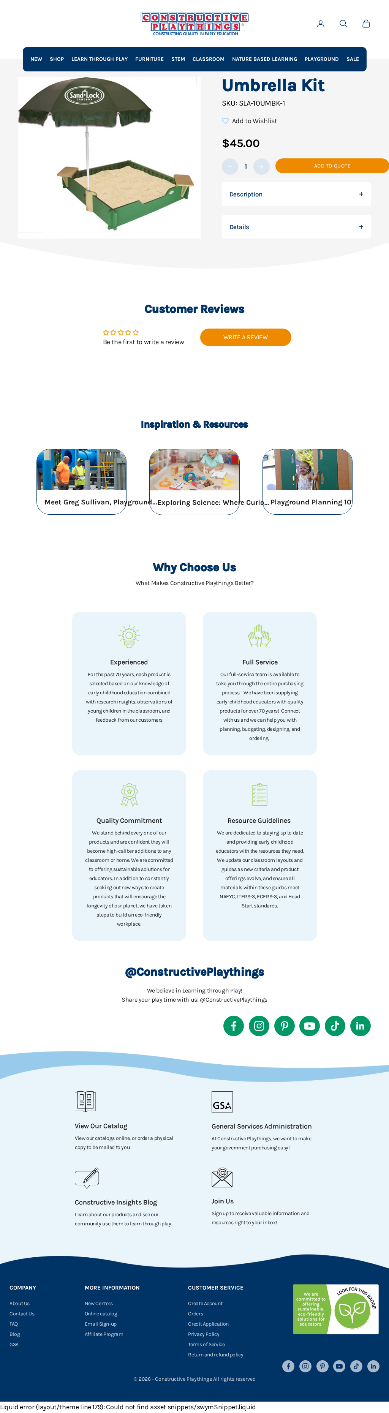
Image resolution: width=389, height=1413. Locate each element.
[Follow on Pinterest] (284, 1026)
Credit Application (208, 1324)
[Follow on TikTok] (335, 1026)
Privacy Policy (203, 1334)
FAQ (13, 1324)
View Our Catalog (101, 1126)
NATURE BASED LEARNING (264, 59)
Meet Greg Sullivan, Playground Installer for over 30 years (101, 502)
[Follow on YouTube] (310, 1026)
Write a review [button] (245, 337)
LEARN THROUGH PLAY (99, 59)
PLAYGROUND (322, 59)
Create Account (205, 1303)
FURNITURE (149, 59)
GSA (14, 1344)
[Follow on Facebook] (234, 1026)
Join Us (223, 1201)
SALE (352, 59)
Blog (14, 1334)
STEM (178, 59)
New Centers (99, 1303)
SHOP (57, 59)
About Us (19, 1303)
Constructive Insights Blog (116, 1202)
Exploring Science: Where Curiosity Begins (214, 502)
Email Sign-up (101, 1324)
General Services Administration (262, 1126)
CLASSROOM (209, 59)
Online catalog (101, 1313)
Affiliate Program (104, 1334)
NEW (36, 59)
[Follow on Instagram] (259, 1026)
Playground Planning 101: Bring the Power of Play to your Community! (327, 502)
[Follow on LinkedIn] (360, 1026)
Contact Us (21, 1313)
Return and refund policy (215, 1354)
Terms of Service (206, 1344)
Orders (195, 1313)
